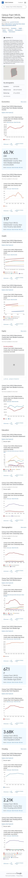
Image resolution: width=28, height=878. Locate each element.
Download (6, 144)
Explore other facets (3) (7, 583)
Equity (4, 30)
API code (12, 144)
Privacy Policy (20, 875)
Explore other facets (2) (7, 112)
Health (20, 28)
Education (10, 30)
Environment (12, 31)
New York (18, 24)
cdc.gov (8, 254)
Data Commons (9, 2)
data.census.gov (10, 122)
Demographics (18, 30)
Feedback (20, 2)
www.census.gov (7, 96)
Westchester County (11, 24)
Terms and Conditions (10, 875)
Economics (13, 28)
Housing (5, 31)
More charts (23, 101)
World (14, 25)
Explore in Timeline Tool (19, 144)
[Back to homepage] (3, 3)
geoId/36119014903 (14, 22)
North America (9, 25)
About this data (17, 122)
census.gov (9, 167)
